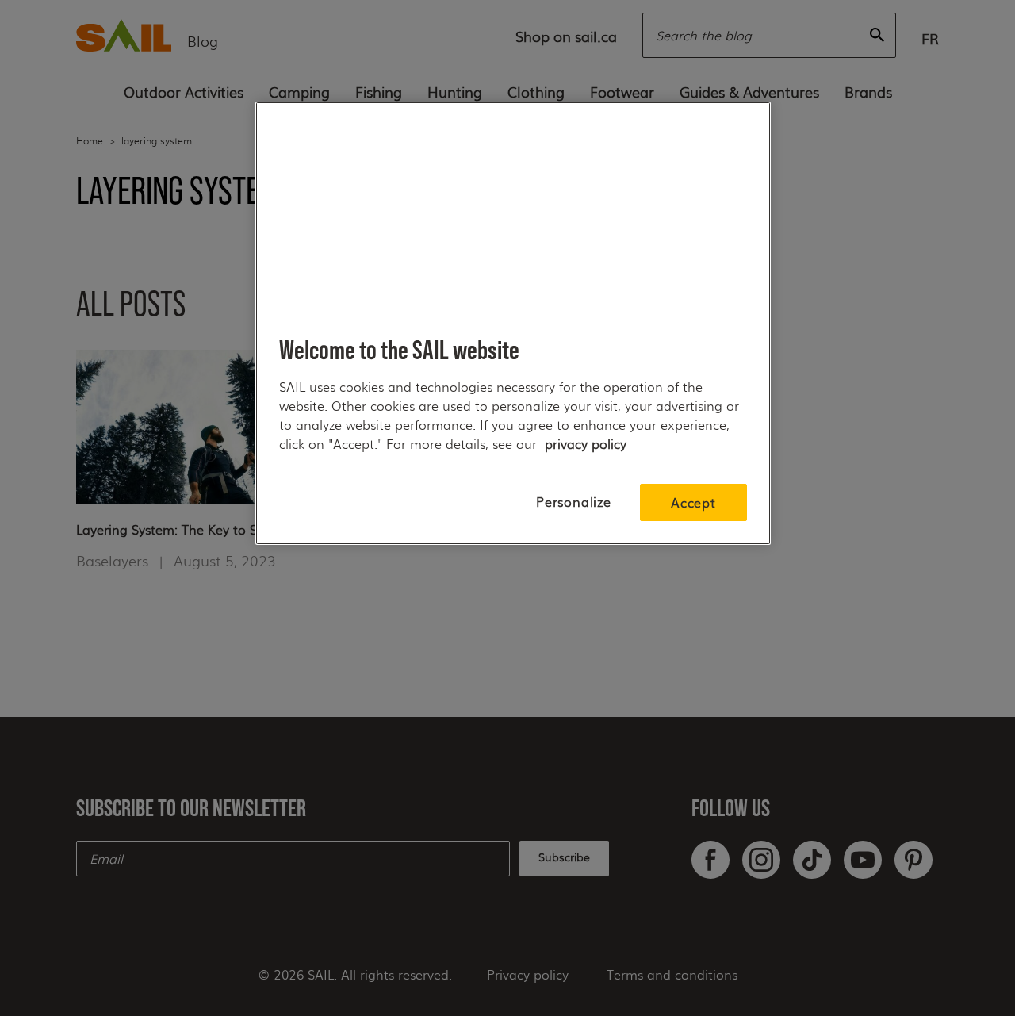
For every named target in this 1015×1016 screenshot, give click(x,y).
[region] (513, 323)
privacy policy (585, 444)
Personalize (573, 502)
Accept (693, 502)
